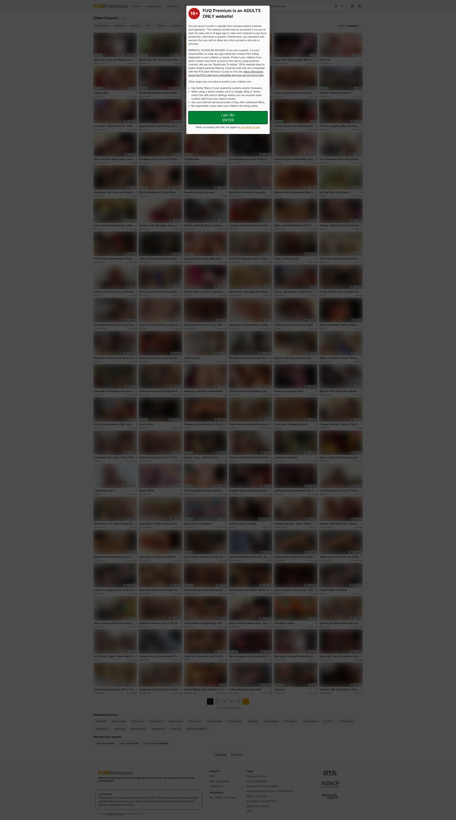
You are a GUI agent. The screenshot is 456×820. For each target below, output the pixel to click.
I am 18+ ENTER (228, 117)
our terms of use (250, 127)
